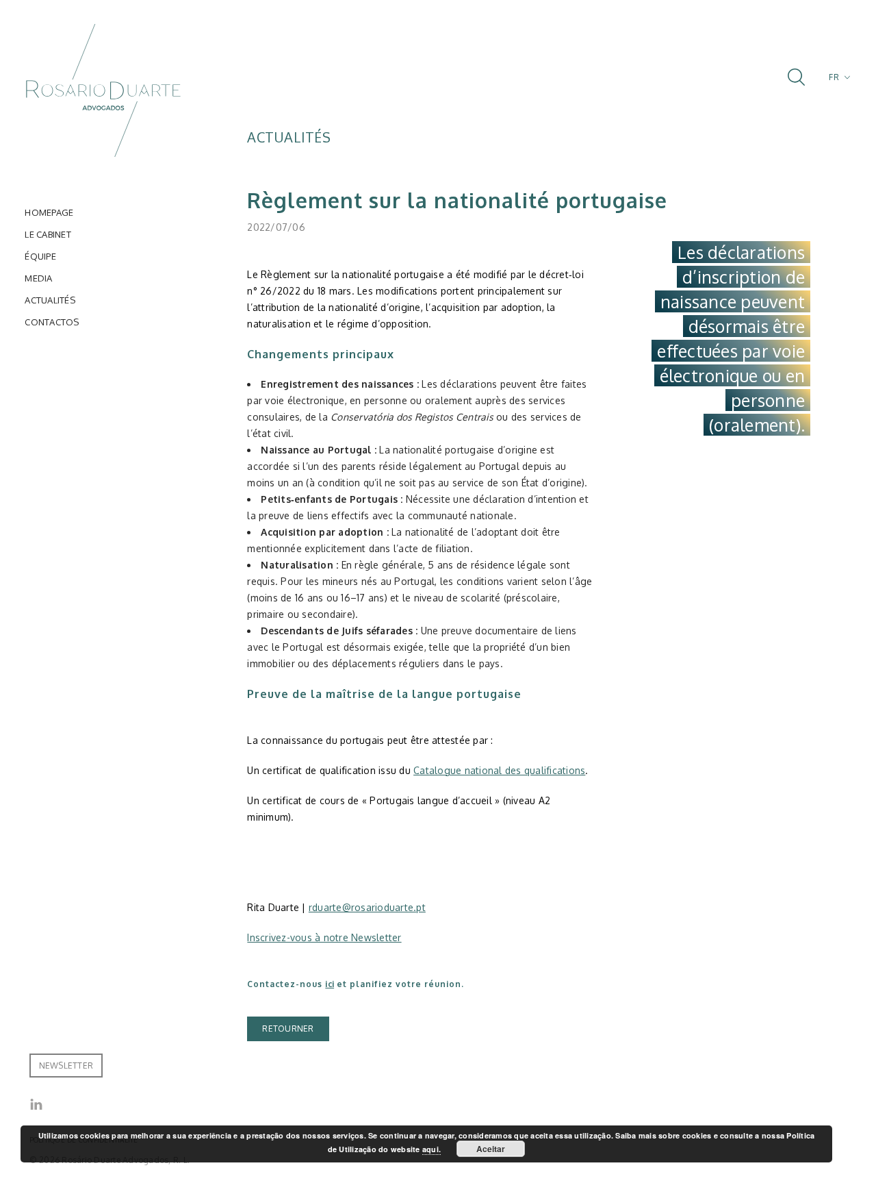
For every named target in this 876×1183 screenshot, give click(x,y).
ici (329, 984)
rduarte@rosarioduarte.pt (367, 907)
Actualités (50, 300)
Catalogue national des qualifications (499, 770)
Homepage (49, 212)
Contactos (52, 321)
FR (834, 77)
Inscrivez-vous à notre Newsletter (324, 937)
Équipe (40, 256)
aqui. (431, 1149)
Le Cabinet (48, 234)
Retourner (287, 1028)
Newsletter (66, 1065)
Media (38, 278)
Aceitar (490, 1149)
